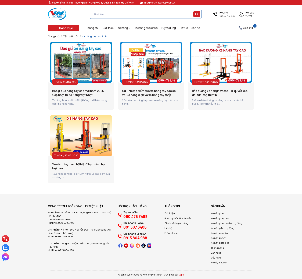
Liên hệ (195, 28)
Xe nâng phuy (218, 237)
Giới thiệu (108, 28)
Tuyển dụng (168, 28)
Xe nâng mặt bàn (220, 233)
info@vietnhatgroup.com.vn (159, 2)
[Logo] (57, 14)
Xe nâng (122, 28)
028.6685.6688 (62, 219)
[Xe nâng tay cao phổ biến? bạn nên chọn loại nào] (81, 135)
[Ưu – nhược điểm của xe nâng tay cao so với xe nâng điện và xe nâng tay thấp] (151, 62)
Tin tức (183, 28)
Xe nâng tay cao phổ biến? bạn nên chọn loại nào (79, 166)
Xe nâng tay (217, 213)
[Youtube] (126, 245)
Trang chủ (92, 28)
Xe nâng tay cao (220, 218)
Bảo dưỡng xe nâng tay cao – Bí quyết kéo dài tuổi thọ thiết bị (219, 93)
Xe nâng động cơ (220, 242)
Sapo (181, 274)
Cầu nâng (216, 257)
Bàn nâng (216, 252)
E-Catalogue (171, 233)
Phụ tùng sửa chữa (146, 28)
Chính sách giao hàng (176, 223)
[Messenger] (5, 257)
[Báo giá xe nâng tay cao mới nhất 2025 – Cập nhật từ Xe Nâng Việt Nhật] (81, 62)
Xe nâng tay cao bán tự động (226, 223)
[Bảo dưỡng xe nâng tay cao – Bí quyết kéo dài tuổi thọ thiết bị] (221, 62)
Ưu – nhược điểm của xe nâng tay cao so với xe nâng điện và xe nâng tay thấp (149, 93)
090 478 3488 (66, 222)
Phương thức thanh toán (178, 218)
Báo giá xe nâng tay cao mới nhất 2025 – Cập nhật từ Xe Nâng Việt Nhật (79, 93)
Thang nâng (217, 247)
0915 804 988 (66, 250)
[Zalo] (5, 248)
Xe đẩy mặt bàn (219, 262)
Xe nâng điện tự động (222, 228)
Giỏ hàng (247, 27)
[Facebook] (120, 245)
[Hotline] (5, 239)
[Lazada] (149, 245)
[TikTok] (143, 245)
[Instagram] (132, 245)
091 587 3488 (65, 236)
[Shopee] (137, 245)
